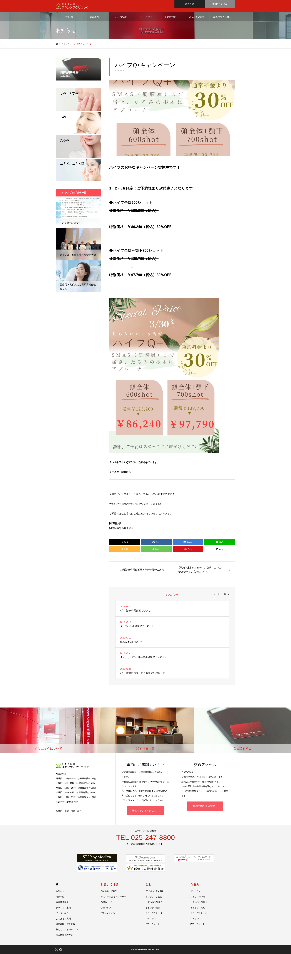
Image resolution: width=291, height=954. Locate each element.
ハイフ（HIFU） (198, 896)
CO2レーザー (107, 902)
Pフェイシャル (108, 913)
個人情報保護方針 (64, 935)
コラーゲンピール (154, 913)
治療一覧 (60, 896)
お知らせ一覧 (219, 594)
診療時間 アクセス (222, 16)
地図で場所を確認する (205, 806)
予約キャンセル (219, 4)
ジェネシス (106, 907)
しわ (149, 884)
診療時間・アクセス (65, 924)
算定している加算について (68, 929)
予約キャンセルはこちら (145, 810)
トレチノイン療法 (154, 896)
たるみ (194, 884)
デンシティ (195, 891)
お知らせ (69, 16)
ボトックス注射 (153, 907)
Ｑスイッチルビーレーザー (113, 896)
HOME (57, 884)
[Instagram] (60, 949)
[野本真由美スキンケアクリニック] (72, 6)
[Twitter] (56, 949)
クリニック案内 (119, 16)
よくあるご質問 (196, 16)
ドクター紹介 (171, 16)
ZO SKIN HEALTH (109, 891)
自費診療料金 (62, 902)
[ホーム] (57, 44)
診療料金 (189, 4)
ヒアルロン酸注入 (154, 902)
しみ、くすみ (110, 884)
